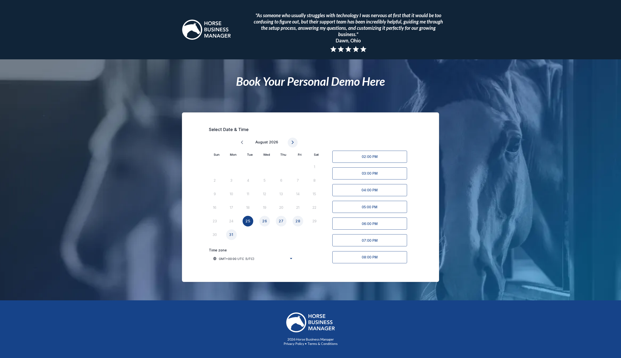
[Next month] (293, 143)
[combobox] (252, 259)
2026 (273, 142)
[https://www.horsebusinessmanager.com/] (206, 29)
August (261, 142)
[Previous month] (242, 143)
